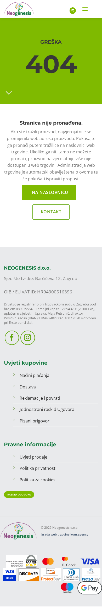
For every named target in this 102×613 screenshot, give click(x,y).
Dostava (28, 387)
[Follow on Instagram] (27, 338)
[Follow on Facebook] (12, 338)
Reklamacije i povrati (40, 398)
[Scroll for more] (9, 93)
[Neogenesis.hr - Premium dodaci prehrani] (20, 9)
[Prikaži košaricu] (73, 10)
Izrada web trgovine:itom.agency (64, 534)
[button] (85, 8)
